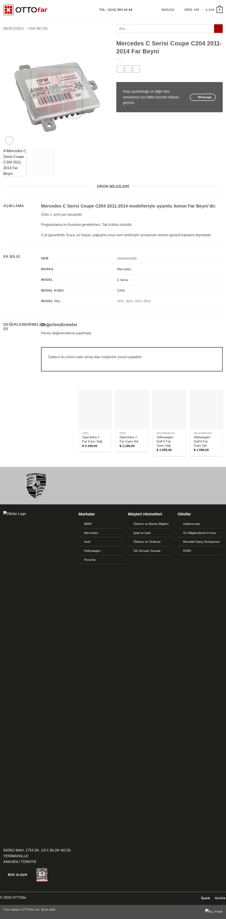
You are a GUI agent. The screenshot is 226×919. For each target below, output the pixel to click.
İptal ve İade (142, 533)
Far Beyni (38, 28)
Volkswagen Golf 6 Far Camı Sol (202, 441)
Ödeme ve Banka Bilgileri (151, 524)
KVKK (187, 550)
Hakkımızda (191, 524)
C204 (121, 290)
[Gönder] (218, 28)
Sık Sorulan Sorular (147, 550)
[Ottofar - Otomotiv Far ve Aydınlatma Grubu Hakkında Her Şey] (25, 10)
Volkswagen (92, 550)
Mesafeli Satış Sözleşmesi (201, 541)
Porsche (90, 560)
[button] (191, 10)
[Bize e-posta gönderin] (152, 10)
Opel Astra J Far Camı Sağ (92, 439)
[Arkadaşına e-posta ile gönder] (136, 69)
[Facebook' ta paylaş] (120, 69)
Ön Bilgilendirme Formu (199, 533)
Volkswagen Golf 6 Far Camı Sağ (165, 441)
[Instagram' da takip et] (146, 10)
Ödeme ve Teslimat (147, 541)
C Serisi (122, 280)
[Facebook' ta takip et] (140, 10)
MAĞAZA (168, 9)
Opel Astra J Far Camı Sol (129, 439)
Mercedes (13, 28)
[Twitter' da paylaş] (128, 69)
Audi (87, 541)
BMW (88, 524)
